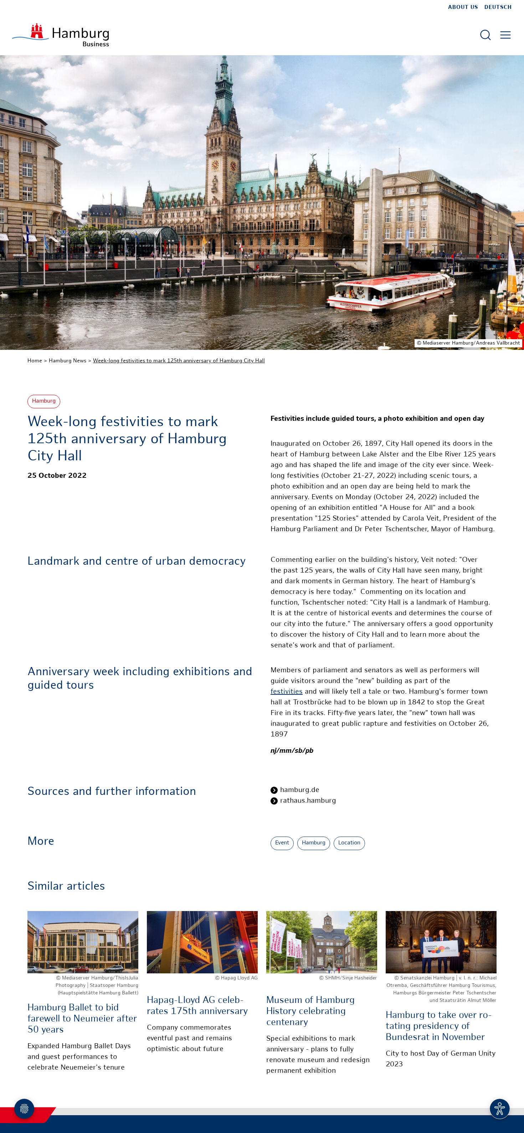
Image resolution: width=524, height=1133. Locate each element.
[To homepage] (60, 34)
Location (349, 843)
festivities (287, 692)
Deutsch (498, 7)
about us (463, 7)
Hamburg (44, 401)
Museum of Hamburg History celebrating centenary (310, 1011)
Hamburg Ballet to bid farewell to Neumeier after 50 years (82, 1019)
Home (34, 360)
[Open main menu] (505, 35)
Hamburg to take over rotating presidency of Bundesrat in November (439, 1026)
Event (282, 843)
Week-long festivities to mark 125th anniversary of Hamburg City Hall (179, 360)
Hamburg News (67, 360)
